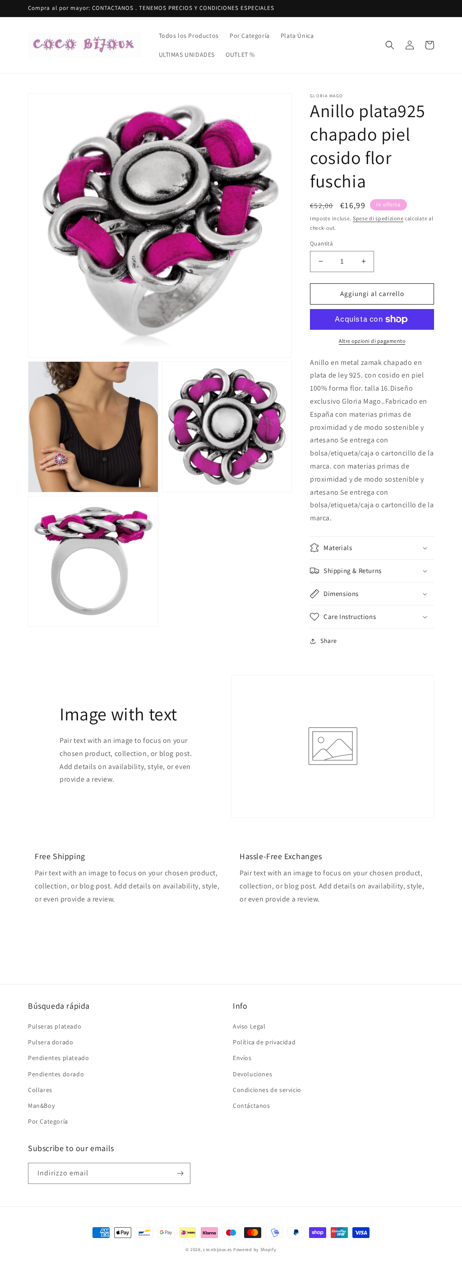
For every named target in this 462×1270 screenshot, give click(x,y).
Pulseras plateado (54, 1026)
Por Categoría (48, 1121)
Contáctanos (251, 1106)
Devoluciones (252, 1074)
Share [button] (328, 641)
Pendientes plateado (58, 1058)
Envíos (242, 1058)
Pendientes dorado (56, 1074)
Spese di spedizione (378, 218)
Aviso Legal (249, 1026)
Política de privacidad (264, 1042)
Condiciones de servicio (267, 1090)
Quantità (321, 243)
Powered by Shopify (255, 1249)
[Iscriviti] (180, 1173)
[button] (390, 45)
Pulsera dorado (50, 1042)
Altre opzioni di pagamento (372, 340)
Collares (40, 1090)
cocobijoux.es (217, 1249)
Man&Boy (41, 1106)
